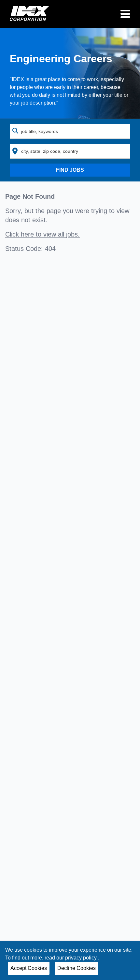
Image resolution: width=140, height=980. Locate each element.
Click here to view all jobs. (42, 234)
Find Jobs (70, 170)
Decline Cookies (76, 968)
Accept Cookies (28, 968)
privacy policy (81, 957)
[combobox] (70, 131)
